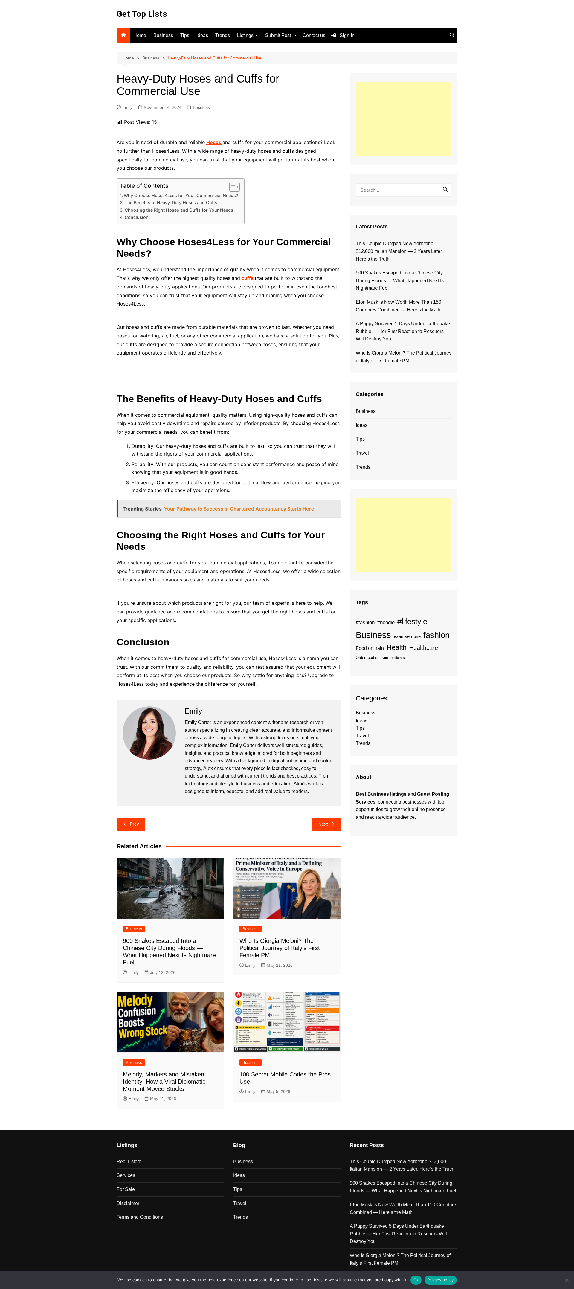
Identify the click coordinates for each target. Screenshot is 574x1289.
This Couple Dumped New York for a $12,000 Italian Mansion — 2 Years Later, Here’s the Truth (399, 251)
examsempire (407, 636)
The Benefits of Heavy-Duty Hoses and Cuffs (171, 202)
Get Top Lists (142, 14)
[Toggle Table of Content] (231, 187)
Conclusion (137, 217)
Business (163, 35)
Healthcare (423, 647)
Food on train (370, 648)
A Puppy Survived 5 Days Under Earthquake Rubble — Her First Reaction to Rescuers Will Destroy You (403, 331)
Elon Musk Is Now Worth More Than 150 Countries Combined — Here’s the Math (398, 306)
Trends (222, 35)
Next (323, 824)
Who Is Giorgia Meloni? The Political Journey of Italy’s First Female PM (279, 947)
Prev (134, 824)
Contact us (314, 35)
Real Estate (129, 1161)
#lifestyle (412, 621)
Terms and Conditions (140, 1217)
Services (126, 1175)
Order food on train (372, 657)
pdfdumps (398, 657)
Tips (184, 35)
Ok (416, 1279)
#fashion (365, 622)
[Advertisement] (403, 119)
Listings (245, 35)
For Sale (126, 1189)
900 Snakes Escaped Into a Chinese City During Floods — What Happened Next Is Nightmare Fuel (400, 280)
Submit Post (278, 35)
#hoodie (386, 622)
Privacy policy (441, 1279)
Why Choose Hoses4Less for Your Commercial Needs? (181, 195)
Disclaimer (128, 1203)
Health (397, 647)
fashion (436, 635)
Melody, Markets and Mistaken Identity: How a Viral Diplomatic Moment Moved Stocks (164, 1081)
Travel (362, 453)
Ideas (202, 35)
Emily (127, 107)
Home (139, 35)
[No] (567, 1280)
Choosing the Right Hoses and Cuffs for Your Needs (179, 210)
